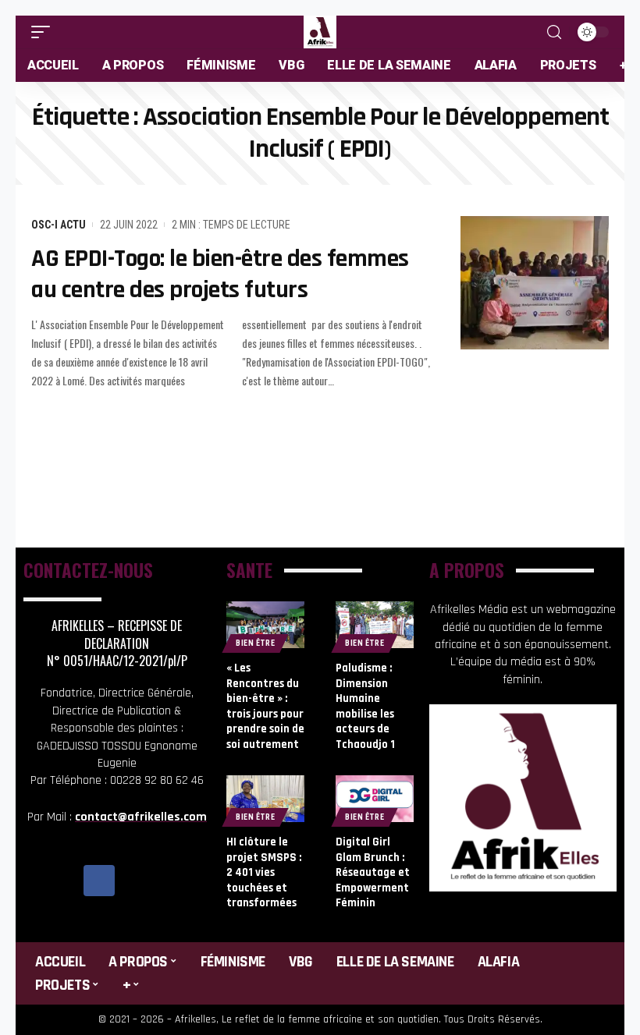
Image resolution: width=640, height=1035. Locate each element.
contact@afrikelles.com (141, 817)
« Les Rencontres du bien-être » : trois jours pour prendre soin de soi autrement (265, 706)
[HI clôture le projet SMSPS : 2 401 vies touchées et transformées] (265, 798)
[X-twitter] (134, 880)
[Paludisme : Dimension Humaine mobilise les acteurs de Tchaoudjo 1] (375, 624)
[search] (554, 32)
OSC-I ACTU (58, 224)
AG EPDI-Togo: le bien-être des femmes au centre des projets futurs (220, 274)
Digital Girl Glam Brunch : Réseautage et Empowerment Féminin (373, 872)
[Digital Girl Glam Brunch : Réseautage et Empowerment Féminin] (375, 798)
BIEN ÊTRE (255, 643)
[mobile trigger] (44, 32)
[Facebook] (99, 880)
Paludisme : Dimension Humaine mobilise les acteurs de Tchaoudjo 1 (365, 706)
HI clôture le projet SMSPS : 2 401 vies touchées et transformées (263, 872)
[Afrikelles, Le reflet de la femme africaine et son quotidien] (320, 32)
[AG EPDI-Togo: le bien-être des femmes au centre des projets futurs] (534, 282)
